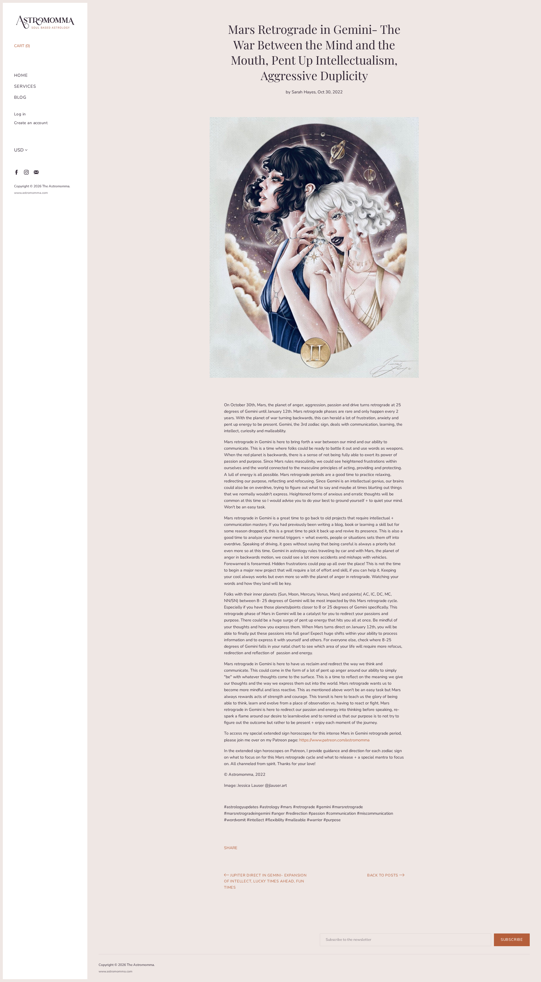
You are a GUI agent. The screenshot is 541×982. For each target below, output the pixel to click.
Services (25, 86)
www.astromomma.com (31, 193)
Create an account (31, 122)
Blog (20, 97)
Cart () (22, 46)
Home (21, 75)
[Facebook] (16, 172)
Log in (20, 114)
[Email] (36, 172)
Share (230, 848)
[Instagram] (26, 172)
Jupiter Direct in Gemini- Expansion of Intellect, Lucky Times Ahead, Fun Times (265, 881)
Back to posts (383, 875)
